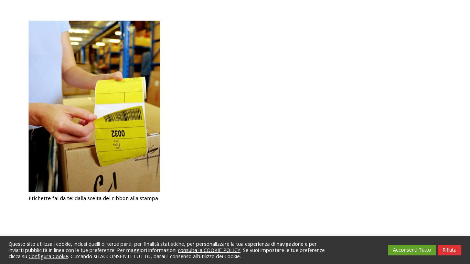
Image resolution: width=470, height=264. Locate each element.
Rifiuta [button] (449, 249)
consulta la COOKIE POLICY (209, 249)
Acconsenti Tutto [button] (412, 249)
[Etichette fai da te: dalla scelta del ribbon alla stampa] (94, 24)
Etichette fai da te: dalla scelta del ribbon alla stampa (93, 198)
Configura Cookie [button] (48, 256)
